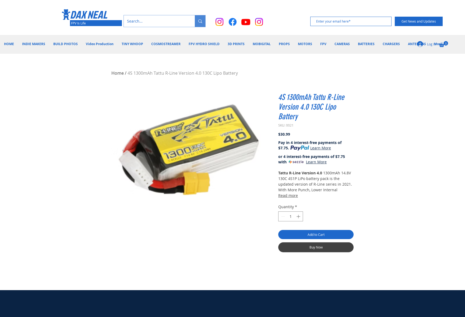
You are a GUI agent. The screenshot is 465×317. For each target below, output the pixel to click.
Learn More (320, 147)
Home (117, 73)
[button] (443, 44)
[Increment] (298, 216)
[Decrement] (282, 216)
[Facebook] (232, 22)
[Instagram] (219, 22)
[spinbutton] (290, 216)
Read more (288, 195)
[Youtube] (246, 22)
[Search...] (200, 21)
